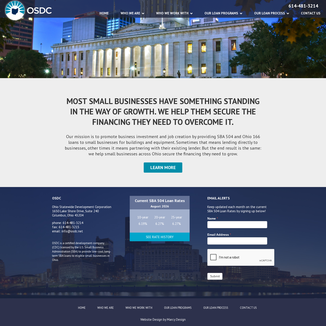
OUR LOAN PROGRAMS (221, 13)
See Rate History (160, 237)
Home (104, 13)
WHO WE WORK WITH (172, 13)
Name (212, 218)
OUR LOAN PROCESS (269, 13)
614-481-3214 (303, 6)
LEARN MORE (163, 167)
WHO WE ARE (130, 13)
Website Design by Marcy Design (163, 319)
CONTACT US (310, 13)
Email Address (219, 235)
